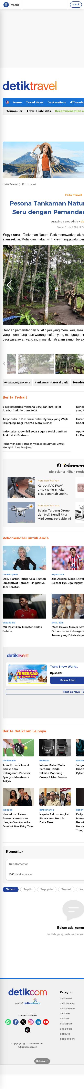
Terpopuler (14, 111)
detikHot (65, 1018)
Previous (9, 285)
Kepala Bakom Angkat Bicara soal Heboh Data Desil (54, 818)
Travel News (34, 102)
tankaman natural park (51, 382)
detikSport (66, 1023)
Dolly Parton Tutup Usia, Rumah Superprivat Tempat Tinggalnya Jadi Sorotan (24, 582)
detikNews (66, 998)
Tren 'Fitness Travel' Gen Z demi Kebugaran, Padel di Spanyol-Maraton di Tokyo (16, 773)
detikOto (65, 1033)
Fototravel (29, 184)
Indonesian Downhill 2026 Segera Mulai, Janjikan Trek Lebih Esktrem (35, 433)
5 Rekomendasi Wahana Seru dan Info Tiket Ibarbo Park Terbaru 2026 (32, 408)
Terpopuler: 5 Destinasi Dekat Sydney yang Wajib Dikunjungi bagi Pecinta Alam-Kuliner (35, 420)
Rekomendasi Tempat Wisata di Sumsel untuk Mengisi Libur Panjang (33, 445)
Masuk (76, 4)
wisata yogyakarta (17, 382)
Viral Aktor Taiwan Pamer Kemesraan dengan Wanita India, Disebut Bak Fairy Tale (18, 820)
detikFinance (67, 1008)
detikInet (65, 1013)
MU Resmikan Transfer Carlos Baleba (22, 629)
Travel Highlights (39, 111)
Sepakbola (66, 1028)
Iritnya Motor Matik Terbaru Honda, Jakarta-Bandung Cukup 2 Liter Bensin (53, 771)
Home (17, 102)
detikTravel (10, 184)
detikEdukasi (67, 1003)
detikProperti (67, 1038)
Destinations (57, 102)
